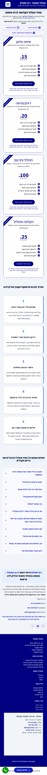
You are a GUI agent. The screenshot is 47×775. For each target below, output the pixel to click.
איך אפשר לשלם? (23, 504)
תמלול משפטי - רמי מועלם (33, 3)
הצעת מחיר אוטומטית (23, 264)
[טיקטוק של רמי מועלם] (43, 626)
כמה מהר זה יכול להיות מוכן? (23, 489)
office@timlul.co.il (31, 612)
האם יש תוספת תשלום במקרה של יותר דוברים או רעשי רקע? (23, 520)
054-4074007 (32, 608)
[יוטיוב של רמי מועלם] (38, 626)
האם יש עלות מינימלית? (23, 482)
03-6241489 (35, 603)
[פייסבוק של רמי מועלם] (32, 626)
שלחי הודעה (30, 730)
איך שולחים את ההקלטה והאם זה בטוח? (23, 543)
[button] (7, 4)
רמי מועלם (36, 572)
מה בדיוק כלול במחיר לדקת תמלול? (23, 511)
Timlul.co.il (12, 572)
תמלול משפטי (38, 639)
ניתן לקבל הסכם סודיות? (23, 550)
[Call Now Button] (5, 770)
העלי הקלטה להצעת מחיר (23, 83)
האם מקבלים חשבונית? (23, 496)
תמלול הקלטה (27, 16)
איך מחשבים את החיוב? (23, 536)
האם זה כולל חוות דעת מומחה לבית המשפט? (23, 473)
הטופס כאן (26, 315)
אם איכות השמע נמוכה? (23, 529)
